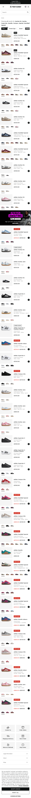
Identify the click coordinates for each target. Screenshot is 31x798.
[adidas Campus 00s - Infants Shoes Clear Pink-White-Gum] (7, 489)
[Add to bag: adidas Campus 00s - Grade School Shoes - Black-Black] (29, 380)
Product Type (12, 28)
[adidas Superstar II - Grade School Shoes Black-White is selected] (3, 304)
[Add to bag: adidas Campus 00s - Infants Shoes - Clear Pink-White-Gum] (29, 658)
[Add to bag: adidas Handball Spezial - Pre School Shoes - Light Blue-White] (29, 238)
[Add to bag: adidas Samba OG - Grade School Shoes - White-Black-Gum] (29, 75)
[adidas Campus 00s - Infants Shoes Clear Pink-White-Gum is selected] (3, 662)
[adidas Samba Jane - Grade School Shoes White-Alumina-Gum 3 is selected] (3, 191)
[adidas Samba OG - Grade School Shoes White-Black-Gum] (7, 111)
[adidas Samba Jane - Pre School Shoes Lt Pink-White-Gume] (12, 320)
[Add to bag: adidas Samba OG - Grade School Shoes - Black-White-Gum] (29, 107)
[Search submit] (28, 12)
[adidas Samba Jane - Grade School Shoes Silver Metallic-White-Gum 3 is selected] (3, 400)
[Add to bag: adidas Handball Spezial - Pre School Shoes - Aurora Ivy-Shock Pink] (29, 607)
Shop (4, 762)
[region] (15, 2)
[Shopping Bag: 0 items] (28, 7)
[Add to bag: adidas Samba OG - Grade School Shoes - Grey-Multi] (29, 123)
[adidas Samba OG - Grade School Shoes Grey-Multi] (12, 78)
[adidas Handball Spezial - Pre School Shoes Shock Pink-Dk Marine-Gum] (7, 242)
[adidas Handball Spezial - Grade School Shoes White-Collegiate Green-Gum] (21, 45)
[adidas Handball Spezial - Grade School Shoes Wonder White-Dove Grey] (21, 94)
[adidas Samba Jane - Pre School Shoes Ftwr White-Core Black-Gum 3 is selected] (3, 320)
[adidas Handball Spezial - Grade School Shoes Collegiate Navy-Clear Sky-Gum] (26, 45)
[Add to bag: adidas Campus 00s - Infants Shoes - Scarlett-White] (29, 485)
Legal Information (7, 753)
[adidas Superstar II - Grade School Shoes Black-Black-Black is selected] (3, 473)
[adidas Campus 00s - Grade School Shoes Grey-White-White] (12, 384)
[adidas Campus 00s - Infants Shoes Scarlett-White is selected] (3, 489)
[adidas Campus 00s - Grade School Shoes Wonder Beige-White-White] (7, 384)
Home (2, 18)
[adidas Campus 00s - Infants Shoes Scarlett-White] (7, 662)
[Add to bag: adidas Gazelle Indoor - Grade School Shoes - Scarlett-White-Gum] (29, 676)
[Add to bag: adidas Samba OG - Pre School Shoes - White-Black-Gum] (29, 171)
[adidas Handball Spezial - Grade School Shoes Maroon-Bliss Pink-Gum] (12, 45)
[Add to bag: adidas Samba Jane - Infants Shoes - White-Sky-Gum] (29, 428)
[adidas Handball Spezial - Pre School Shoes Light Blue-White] (7, 508)
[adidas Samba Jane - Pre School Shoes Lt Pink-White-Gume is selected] (3, 694)
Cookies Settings (15, 796)
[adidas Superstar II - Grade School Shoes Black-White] (7, 365)
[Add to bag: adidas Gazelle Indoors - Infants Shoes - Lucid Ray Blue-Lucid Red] (29, 625)
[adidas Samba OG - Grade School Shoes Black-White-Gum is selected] (3, 111)
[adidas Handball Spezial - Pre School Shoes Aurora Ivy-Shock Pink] (12, 242)
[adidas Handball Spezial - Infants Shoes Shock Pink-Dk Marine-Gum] (7, 62)
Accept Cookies (15, 789)
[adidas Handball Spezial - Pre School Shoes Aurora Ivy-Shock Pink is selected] (3, 611)
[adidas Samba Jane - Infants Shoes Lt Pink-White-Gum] (7, 432)
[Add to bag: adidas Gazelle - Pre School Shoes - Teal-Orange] (29, 556)
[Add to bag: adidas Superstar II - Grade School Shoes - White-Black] (29, 362)
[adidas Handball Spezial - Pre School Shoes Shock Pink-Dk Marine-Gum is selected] (3, 508)
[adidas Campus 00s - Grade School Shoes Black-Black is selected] (3, 384)
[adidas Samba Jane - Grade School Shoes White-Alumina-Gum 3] (7, 400)
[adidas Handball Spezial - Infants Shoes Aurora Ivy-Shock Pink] (12, 62)
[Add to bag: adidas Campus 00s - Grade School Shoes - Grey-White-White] (29, 639)
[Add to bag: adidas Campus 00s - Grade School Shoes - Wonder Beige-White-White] (29, 522)
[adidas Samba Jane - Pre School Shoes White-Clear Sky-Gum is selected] (3, 416)
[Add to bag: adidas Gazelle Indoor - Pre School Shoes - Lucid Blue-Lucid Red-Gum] (29, 349)
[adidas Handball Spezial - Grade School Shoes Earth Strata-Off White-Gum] (7, 45)
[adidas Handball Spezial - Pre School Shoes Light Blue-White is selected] (3, 242)
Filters (4, 28)
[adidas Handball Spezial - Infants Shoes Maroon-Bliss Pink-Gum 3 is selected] (3, 62)
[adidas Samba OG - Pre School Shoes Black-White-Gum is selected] (3, 288)
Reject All (15, 792)
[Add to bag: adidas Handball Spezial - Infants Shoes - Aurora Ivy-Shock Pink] (29, 708)
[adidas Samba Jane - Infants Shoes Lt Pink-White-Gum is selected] (3, 272)
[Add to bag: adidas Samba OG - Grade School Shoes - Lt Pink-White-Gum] (29, 203)
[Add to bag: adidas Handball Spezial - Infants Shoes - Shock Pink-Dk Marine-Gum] (29, 589)
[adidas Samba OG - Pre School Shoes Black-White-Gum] (7, 175)
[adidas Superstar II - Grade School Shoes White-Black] (7, 304)
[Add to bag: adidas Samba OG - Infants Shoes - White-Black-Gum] (29, 255)
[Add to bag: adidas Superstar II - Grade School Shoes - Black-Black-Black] (29, 469)
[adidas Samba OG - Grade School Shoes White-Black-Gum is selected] (3, 78)
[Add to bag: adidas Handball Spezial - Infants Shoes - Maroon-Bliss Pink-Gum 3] (29, 58)
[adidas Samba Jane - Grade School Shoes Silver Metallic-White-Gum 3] (7, 191)
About (4, 758)
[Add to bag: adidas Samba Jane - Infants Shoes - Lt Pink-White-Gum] (29, 268)
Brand (20, 28)
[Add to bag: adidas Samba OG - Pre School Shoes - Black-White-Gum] (29, 284)
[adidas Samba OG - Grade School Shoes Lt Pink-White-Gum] (17, 78)
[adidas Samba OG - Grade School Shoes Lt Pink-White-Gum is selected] (3, 207)
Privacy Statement (24, 785)
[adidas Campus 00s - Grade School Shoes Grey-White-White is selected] (3, 643)
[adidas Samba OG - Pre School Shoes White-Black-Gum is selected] (3, 175)
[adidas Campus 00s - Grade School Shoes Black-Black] (7, 526)
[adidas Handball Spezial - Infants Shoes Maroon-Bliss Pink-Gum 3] (12, 593)
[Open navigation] (3, 7)
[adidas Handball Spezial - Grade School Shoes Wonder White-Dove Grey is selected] (3, 45)
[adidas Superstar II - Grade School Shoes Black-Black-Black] (12, 304)
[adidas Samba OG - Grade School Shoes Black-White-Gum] (7, 78)
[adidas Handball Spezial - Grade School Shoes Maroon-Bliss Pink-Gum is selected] (3, 159)
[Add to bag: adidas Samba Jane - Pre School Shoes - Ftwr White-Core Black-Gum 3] (29, 316)
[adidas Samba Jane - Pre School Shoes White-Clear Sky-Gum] (7, 320)
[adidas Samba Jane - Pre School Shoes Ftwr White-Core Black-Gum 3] (12, 416)
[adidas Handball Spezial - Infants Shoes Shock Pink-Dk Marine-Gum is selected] (3, 593)
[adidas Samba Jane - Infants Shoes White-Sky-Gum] (7, 272)
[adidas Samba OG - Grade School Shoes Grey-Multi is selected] (3, 127)
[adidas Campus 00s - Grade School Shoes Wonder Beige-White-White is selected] (3, 526)
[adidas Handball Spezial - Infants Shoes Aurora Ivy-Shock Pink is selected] (3, 712)
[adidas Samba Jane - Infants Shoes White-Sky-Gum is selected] (3, 432)
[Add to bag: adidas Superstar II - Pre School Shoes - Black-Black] (29, 444)
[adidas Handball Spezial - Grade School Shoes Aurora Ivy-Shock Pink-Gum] (17, 45)
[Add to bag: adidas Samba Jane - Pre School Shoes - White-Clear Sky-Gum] (29, 412)
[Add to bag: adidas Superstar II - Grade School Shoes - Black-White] (29, 300)
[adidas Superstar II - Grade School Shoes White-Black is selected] (3, 365)
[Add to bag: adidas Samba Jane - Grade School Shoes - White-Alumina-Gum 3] (29, 187)
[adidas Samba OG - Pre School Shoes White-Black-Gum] (7, 288)
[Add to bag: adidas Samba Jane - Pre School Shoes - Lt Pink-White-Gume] (29, 690)
